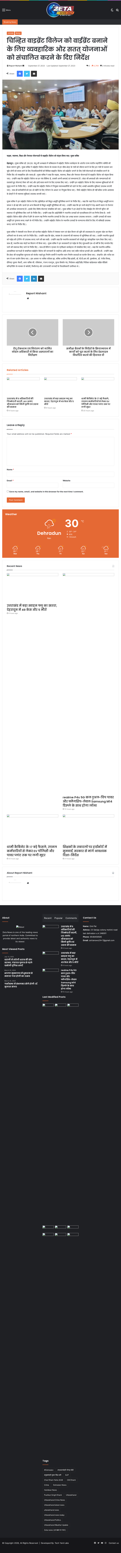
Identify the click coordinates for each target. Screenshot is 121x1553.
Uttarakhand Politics (52, 1520)
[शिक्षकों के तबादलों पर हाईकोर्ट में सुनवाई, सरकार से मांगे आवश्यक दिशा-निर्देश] (88, 828)
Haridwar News (50, 1490)
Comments (71, 918)
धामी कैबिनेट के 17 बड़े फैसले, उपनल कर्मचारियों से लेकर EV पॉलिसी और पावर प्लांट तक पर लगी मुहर (95, 402)
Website (66, 480)
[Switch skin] (112, 11)
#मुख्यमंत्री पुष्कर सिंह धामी (52, 1475)
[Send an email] (23, 66)
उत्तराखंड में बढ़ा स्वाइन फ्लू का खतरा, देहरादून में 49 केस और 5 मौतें (59, 401)
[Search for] (117, 11)
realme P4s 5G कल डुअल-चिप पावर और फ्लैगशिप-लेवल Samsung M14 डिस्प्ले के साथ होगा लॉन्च (88, 801)
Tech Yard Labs (62, 1543)
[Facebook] (20, 74)
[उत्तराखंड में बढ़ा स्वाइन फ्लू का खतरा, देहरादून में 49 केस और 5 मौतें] (60, 386)
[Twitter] (27, 74)
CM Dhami (71, 1480)
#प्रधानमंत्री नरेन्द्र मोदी (65, 1470)
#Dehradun (48, 1470)
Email (10, 480)
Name (10, 469)
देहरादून (18, 33)
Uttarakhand (71, 1495)
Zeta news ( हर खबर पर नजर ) (55, 1530)
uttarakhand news (51, 1510)
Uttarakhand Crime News (54, 1500)
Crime (46, 1485)
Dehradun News (59, 1485)
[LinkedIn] (34, 279)
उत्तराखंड (10, 33)
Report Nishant (15, 66)
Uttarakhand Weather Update (56, 1525)
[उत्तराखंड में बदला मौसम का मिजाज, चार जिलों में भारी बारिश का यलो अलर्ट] (73, 1343)
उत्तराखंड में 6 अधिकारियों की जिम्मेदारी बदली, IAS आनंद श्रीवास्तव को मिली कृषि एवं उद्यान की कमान (22, 402)
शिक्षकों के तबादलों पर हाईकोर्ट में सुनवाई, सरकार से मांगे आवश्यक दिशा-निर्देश (85, 851)
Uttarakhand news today (54, 1515)
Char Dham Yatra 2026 (53, 1480)
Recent (47, 918)
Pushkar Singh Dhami (53, 1495)
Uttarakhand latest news (54, 1505)
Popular (58, 918)
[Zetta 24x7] (60, 10)
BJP (67, 1475)
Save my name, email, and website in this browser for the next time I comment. (46, 491)
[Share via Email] (34, 74)
